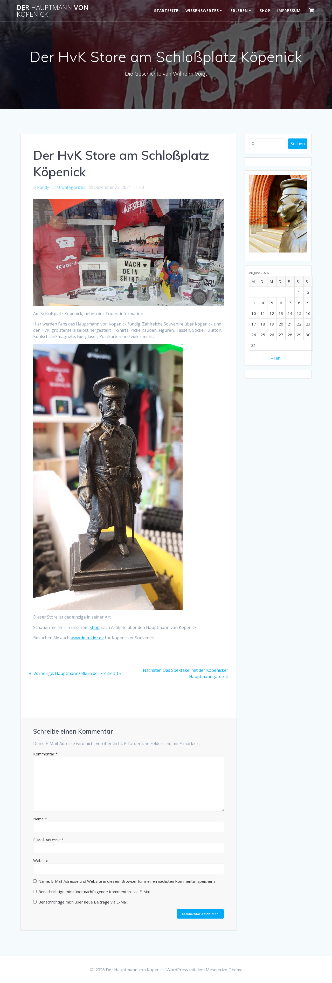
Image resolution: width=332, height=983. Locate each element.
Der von (52, 10)
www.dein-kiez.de (87, 638)
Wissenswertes (202, 10)
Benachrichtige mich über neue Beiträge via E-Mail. (83, 902)
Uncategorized (71, 187)
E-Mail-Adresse (48, 839)
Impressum (289, 10)
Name (40, 818)
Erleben (239, 10)
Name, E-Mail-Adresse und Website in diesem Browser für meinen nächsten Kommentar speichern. (127, 881)
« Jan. (276, 358)
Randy (43, 187)
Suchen (297, 144)
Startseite (166, 10)
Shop (265, 10)
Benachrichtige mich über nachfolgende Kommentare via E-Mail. (94, 891)
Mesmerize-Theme (224, 970)
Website (40, 860)
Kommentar (45, 753)
